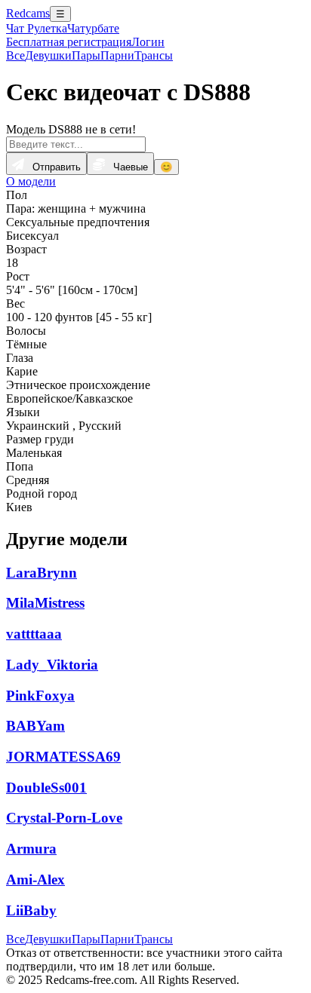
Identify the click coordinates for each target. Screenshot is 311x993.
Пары (86, 55)
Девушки (48, 55)
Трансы (153, 55)
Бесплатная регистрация (68, 41)
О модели (31, 181)
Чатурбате (93, 28)
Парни (117, 55)
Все (15, 55)
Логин (148, 41)
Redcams (28, 13)
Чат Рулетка (36, 28)
